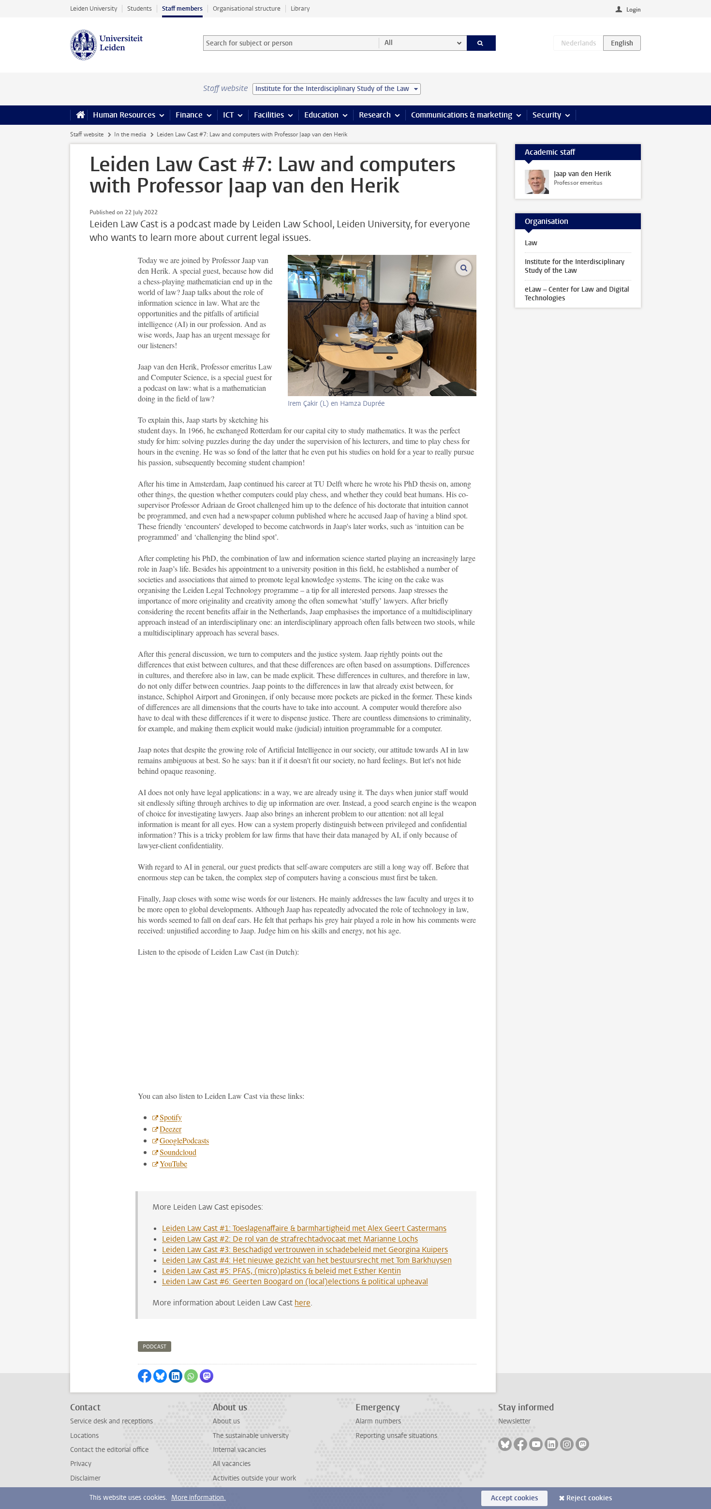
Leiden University (93, 8)
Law (531, 243)
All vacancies (232, 1463)
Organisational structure (247, 8)
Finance (189, 115)
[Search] (481, 43)
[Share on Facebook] (144, 1376)
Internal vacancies (239, 1449)
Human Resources (124, 115)
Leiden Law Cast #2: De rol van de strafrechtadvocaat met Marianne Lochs (290, 1239)
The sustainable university (251, 1435)
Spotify (171, 1117)
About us (226, 1421)
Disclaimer (85, 1478)
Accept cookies (514, 1498)
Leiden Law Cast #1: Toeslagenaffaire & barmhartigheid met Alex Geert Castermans (304, 1228)
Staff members (182, 8)
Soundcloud (178, 1152)
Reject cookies (589, 1498)
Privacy (80, 1463)
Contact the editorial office (109, 1449)
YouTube (173, 1163)
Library (300, 8)
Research (375, 115)
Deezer (170, 1129)
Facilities (269, 115)
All (389, 42)
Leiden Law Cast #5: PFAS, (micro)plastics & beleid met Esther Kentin (281, 1271)
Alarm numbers (378, 1421)
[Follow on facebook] (520, 1444)
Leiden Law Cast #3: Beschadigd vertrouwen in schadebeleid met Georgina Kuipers (305, 1249)
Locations (84, 1435)
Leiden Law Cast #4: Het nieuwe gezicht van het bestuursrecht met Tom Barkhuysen (307, 1260)
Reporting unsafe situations (396, 1435)
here (303, 1303)
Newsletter (514, 1421)
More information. (198, 1497)
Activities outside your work (254, 1478)
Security (547, 115)
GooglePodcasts (184, 1140)
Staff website (87, 134)
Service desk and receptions (111, 1421)
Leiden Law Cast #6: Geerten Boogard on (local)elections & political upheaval (295, 1281)
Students (139, 8)
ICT (228, 115)
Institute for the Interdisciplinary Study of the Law (574, 266)
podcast (154, 1346)
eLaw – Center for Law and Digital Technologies (577, 294)
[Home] (78, 115)
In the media (130, 134)
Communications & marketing (461, 115)
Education (321, 115)
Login (633, 10)
